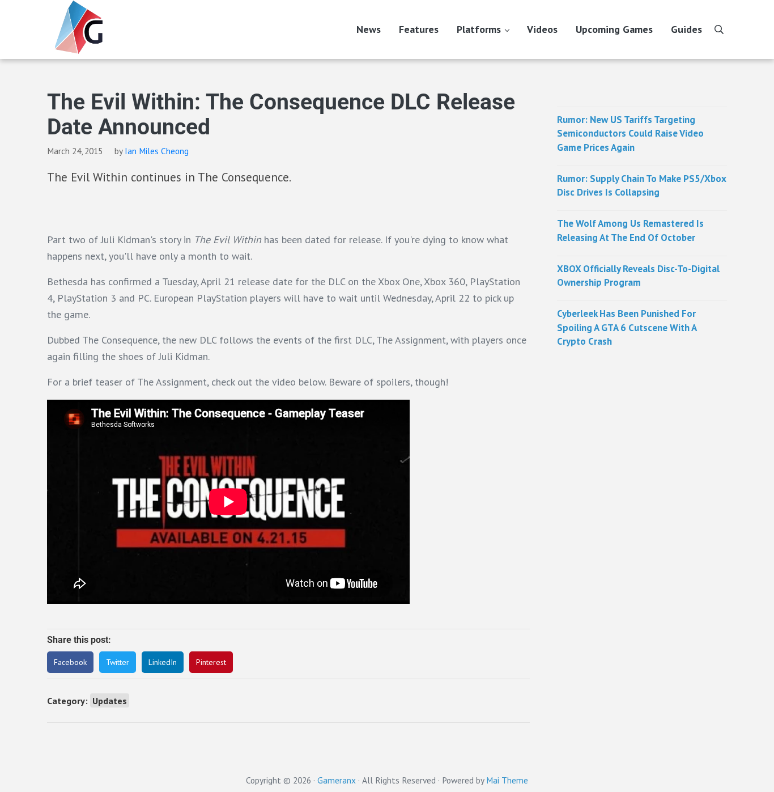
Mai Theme (507, 780)
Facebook (70, 662)
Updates (109, 700)
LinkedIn (162, 662)
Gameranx (336, 780)
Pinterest (211, 662)
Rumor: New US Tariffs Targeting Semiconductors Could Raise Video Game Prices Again (630, 133)
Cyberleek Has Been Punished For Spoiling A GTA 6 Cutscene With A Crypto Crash (626, 327)
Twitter (117, 662)
